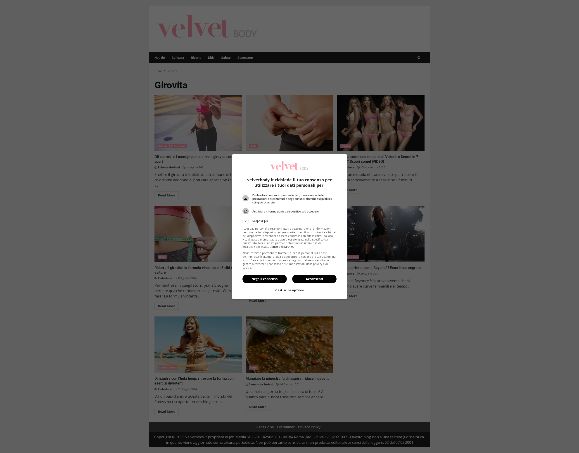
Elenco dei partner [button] (281, 247)
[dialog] (289, 226)
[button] (289, 221)
